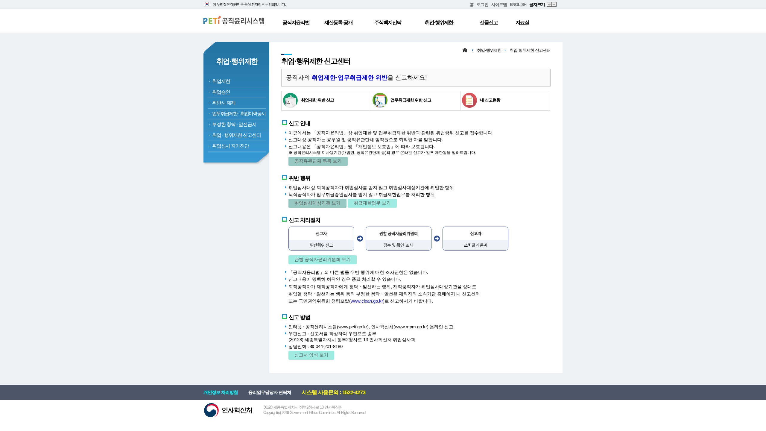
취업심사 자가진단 (230, 145)
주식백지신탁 (387, 22)
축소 (554, 4)
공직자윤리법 (295, 22)
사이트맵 (499, 4)
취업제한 (221, 81)
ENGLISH (518, 4)
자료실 (522, 22)
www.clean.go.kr (367, 300)
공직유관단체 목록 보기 (318, 160)
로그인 (482, 4)
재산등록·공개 (338, 22)
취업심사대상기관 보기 (317, 202)
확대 (549, 4)
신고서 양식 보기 (311, 354)
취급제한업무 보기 (372, 202)
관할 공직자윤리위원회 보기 (322, 259)
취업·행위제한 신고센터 (530, 50)
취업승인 (221, 92)
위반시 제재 (223, 102)
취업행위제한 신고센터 (236, 135)
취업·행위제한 (439, 22)
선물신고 (489, 22)
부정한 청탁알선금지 (234, 124)
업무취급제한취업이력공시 (238, 113)
